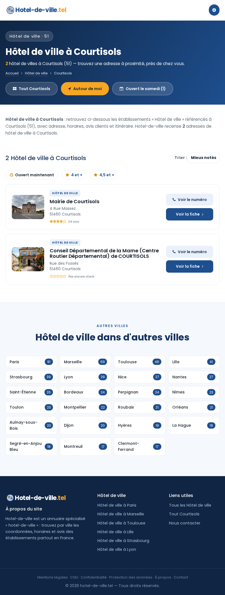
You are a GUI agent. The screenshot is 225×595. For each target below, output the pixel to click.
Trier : (181, 157)
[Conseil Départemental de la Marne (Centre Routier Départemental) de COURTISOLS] (28, 259)
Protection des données (130, 577)
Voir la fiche (188, 214)
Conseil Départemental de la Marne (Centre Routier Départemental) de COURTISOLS (104, 253)
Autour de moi (87, 88)
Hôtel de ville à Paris (116, 505)
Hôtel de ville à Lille (115, 532)
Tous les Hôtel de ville (190, 505)
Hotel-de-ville (40, 10)
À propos (163, 577)
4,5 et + (106, 175)
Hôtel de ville (36, 73)
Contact (181, 577)
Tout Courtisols (34, 88)
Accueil (12, 73)
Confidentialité (94, 577)
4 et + (76, 175)
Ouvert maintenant (34, 175)
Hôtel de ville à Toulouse (121, 523)
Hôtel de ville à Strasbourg (123, 540)
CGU (74, 577)
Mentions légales (52, 577)
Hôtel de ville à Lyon (116, 549)
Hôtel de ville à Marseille (120, 514)
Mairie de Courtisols (74, 201)
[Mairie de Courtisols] (28, 207)
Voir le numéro (192, 199)
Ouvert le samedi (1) (146, 88)
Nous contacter (184, 523)
